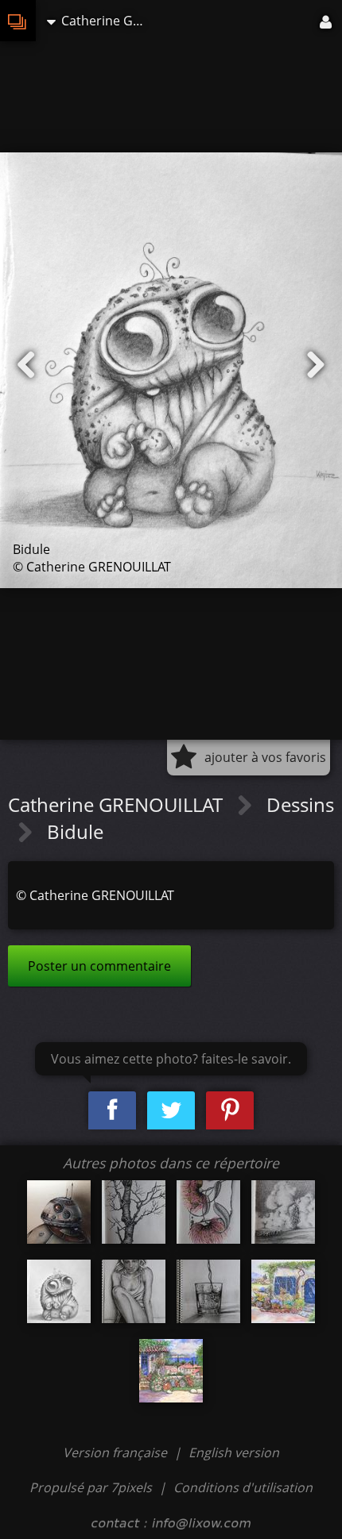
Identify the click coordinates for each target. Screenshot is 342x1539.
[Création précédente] (26, 365)
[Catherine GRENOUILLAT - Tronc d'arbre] (133, 1212)
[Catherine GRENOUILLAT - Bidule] (59, 1291)
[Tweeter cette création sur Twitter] (171, 1110)
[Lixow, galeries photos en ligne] (18, 20)
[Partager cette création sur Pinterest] (230, 1110)
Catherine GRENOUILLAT (117, 804)
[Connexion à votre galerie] (327, 20)
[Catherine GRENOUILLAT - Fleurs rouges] (208, 1212)
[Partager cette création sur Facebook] (112, 1110)
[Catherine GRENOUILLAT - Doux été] (171, 1370)
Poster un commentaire (99, 966)
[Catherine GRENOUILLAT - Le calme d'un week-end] (283, 1291)
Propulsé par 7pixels (90, 1487)
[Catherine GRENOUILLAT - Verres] (208, 1291)
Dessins (300, 804)
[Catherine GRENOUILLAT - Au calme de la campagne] (283, 1212)
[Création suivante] (316, 365)
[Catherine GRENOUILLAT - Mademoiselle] (133, 1291)
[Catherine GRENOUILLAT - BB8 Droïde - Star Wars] (59, 1212)
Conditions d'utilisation (243, 1487)
